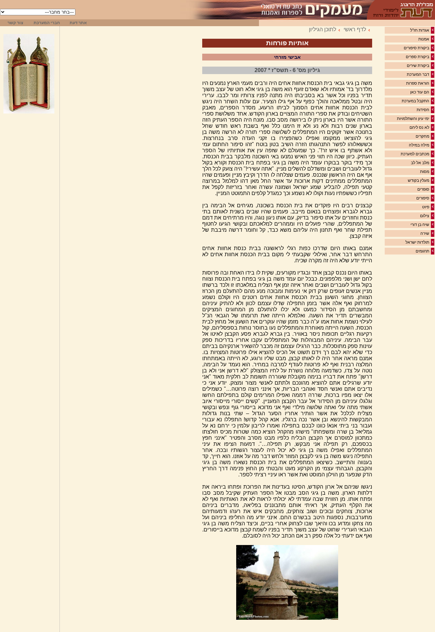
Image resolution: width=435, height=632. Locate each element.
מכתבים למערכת (415, 154)
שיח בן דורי (420, 224)
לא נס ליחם (419, 127)
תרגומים (422, 251)
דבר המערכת (418, 74)
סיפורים (422, 198)
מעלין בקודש (418, 180)
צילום (424, 215)
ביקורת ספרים (417, 56)
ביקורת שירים (418, 65)
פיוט (425, 207)
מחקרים (422, 136)
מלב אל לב (420, 162)
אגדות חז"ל (419, 30)
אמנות (423, 39)
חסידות (423, 109)
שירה (424, 233)
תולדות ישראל (417, 242)
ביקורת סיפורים (416, 48)
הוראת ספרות (417, 83)
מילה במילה (419, 145)
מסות (424, 171)
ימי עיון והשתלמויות (413, 118)
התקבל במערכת (415, 101)
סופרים (423, 189)
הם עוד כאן (419, 92)
